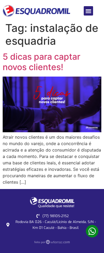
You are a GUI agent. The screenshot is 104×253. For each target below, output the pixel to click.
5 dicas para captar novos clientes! (41, 61)
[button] (88, 11)
